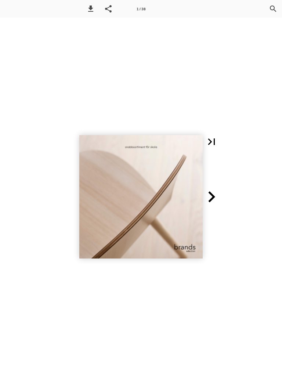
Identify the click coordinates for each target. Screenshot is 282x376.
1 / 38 (141, 9)
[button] (91, 9)
